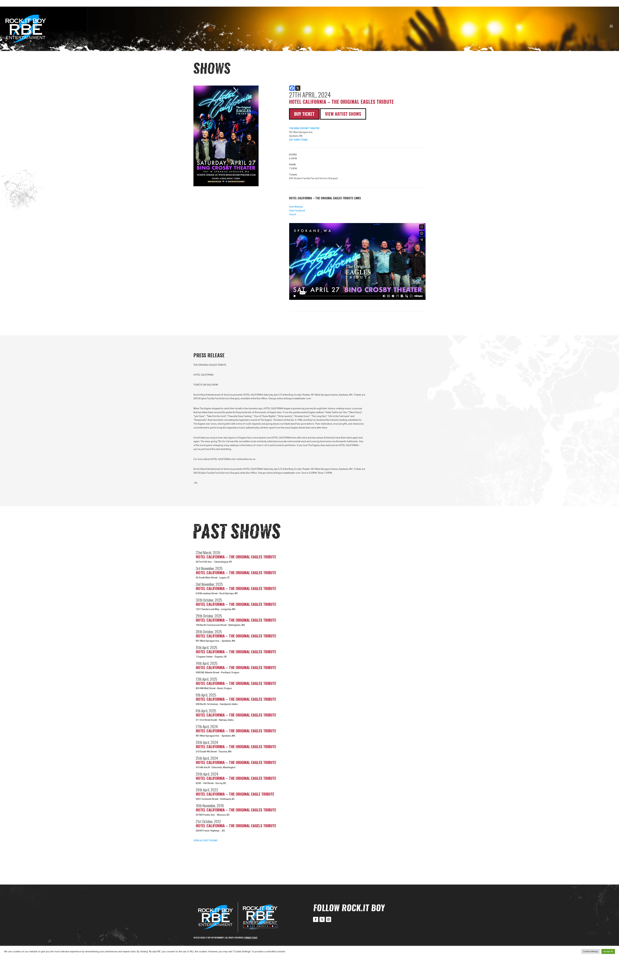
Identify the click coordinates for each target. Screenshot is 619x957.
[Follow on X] (322, 919)
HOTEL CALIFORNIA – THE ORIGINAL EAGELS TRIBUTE (236, 825)
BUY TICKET (304, 114)
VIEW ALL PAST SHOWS (205, 840)
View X (292, 214)
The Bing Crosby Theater (304, 128)
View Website (296, 206)
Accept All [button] (608, 951)
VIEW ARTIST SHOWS (343, 114)
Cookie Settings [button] (590, 951)
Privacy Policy (251, 937)
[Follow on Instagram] (328, 919)
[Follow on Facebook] (315, 919)
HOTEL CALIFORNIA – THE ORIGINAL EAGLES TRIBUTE (236, 557)
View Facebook (297, 210)
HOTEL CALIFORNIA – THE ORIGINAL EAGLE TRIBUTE (235, 794)
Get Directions (298, 139)
